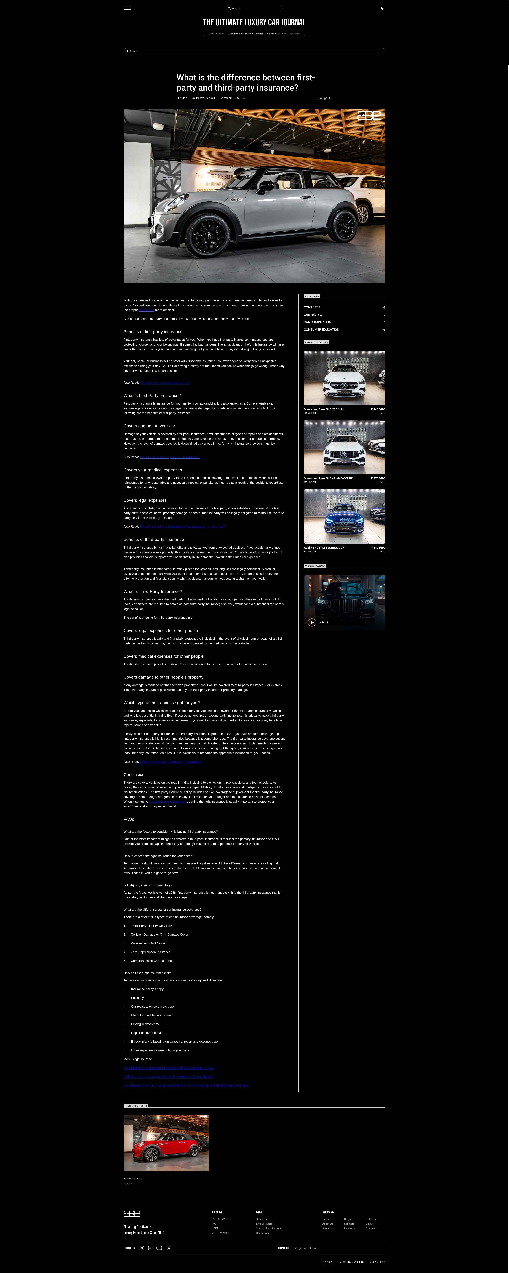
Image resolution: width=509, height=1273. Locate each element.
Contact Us (372, 1228)
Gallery (370, 1223)
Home (211, 33)
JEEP (215, 1228)
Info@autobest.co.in (305, 1248)
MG (214, 1223)
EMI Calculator (264, 1223)
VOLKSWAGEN (221, 1233)
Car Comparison (317, 322)
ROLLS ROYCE (220, 1219)
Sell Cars (349, 1223)
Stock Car (262, 1219)
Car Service (263, 1233)
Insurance (349, 1228)
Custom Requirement (268, 1228)
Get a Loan (372, 1219)
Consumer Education (321, 329)
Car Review (313, 315)
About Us (327, 1223)
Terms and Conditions (351, 1261)
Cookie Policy (377, 1261)
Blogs (221, 33)
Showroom (328, 1228)
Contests (312, 307)
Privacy (328, 1261)
